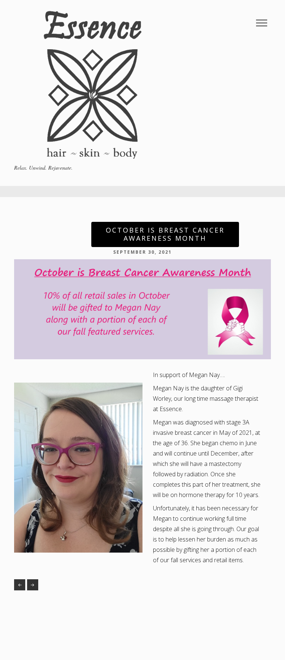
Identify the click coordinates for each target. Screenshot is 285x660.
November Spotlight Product (32, 584)
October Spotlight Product (19, 584)
